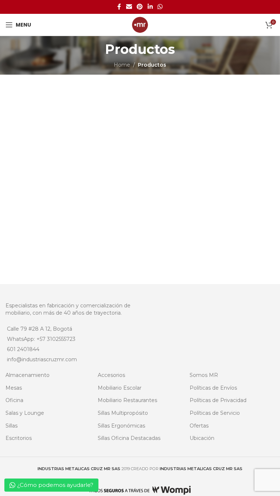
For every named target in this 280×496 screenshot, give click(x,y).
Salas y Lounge (24, 413)
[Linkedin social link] (150, 6)
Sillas (11, 425)
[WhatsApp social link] (160, 6)
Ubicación (202, 438)
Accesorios (111, 375)
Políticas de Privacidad (218, 400)
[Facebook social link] (119, 6)
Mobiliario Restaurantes (127, 400)
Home (122, 65)
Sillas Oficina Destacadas (129, 438)
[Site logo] (140, 24)
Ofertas (199, 425)
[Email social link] (129, 6)
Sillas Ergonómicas (121, 425)
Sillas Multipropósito (123, 413)
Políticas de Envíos (213, 388)
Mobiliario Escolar (119, 388)
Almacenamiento (27, 375)
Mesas (13, 388)
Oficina (14, 400)
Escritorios (18, 438)
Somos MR (204, 375)
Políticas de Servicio (215, 413)
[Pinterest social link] (140, 6)
